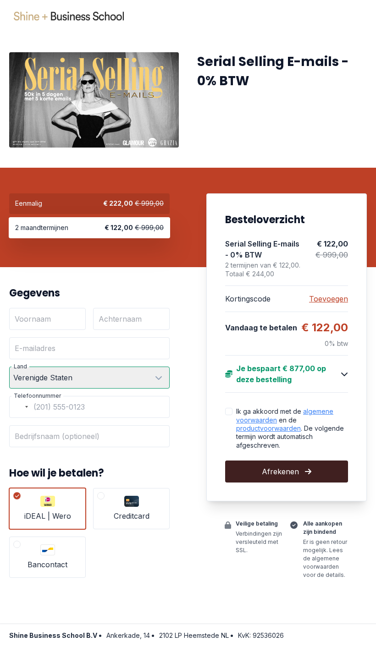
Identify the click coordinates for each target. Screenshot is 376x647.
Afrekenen (281, 471)
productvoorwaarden (268, 428)
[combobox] (20, 406)
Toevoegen (328, 298)
